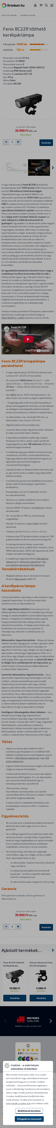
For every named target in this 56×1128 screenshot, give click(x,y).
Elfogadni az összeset (29, 1119)
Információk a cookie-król (18, 1103)
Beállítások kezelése (29, 1110)
